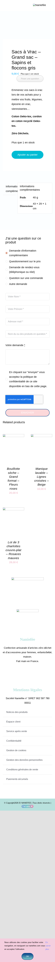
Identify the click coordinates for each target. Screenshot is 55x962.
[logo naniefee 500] (39, 5)
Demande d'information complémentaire (22, 253)
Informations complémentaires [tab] (11, 189)
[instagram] (32, 672)
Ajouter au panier (27, 154)
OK (27, 956)
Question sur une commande (26, 278)
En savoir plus (48, 945)
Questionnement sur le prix (24, 261)
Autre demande (18, 284)
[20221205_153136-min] (27, 26)
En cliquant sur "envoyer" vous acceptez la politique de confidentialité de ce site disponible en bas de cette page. (28, 379)
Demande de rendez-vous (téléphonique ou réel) (24, 269)
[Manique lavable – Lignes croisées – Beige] (41, 436)
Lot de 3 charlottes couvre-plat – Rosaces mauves (13, 550)
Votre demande (15, 345)
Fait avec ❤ (27, 806)
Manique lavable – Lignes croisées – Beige (41, 476)
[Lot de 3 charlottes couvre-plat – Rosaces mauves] (13, 509)
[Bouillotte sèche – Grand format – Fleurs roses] (13, 436)
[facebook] (23, 672)
